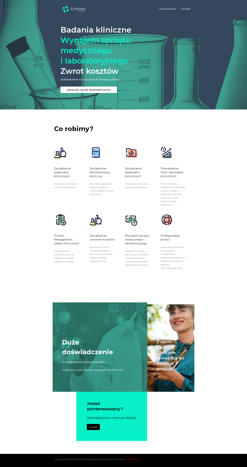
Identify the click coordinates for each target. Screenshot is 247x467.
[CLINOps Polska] (73, 9)
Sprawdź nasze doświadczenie (89, 89)
